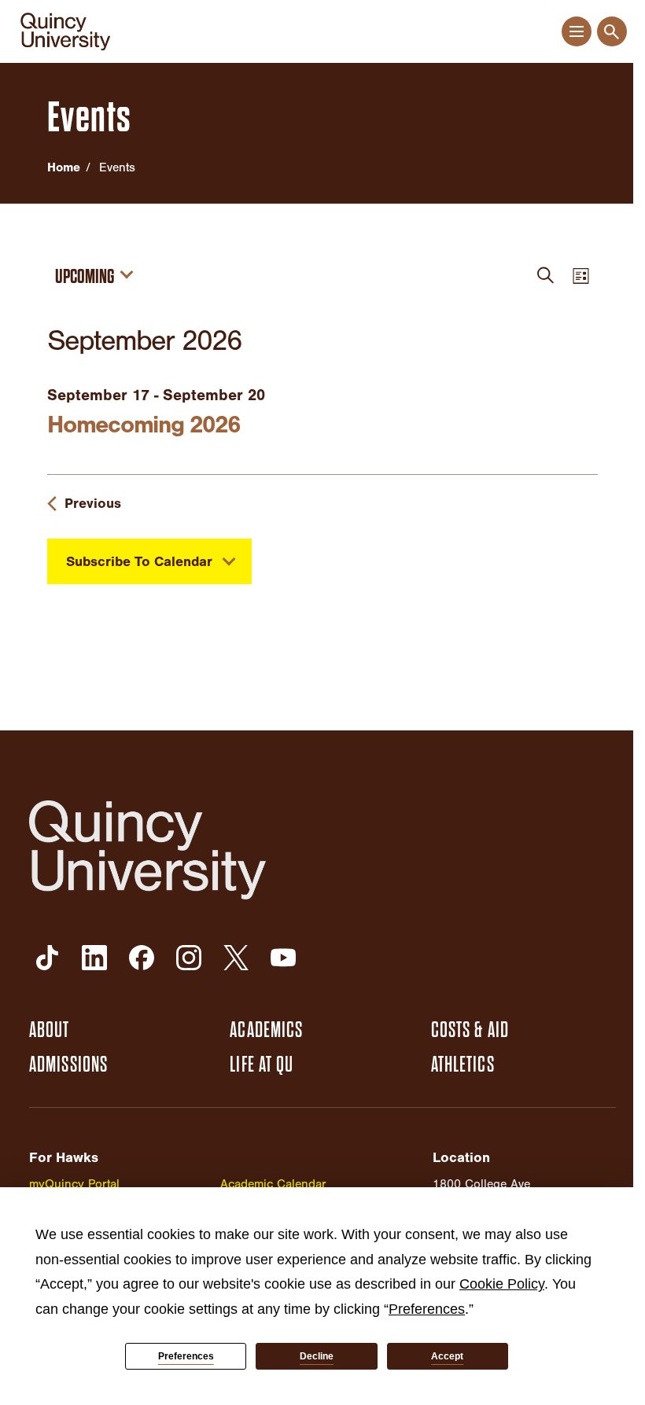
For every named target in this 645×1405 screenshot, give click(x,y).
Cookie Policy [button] (501, 1284)
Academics (266, 1030)
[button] (576, 32)
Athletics (463, 1065)
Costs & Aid (470, 1030)
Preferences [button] (427, 1309)
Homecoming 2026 (143, 424)
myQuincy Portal (74, 1184)
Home (63, 167)
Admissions (68, 1065)
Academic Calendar (273, 1184)
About (49, 1030)
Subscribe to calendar (139, 562)
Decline (317, 1356)
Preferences (186, 1356)
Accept (447, 1356)
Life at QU (261, 1065)
